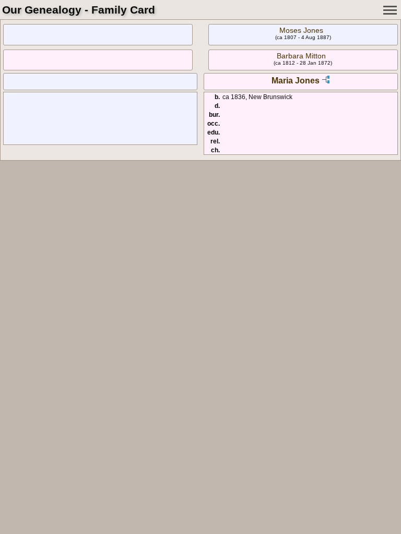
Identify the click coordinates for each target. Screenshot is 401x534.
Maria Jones (296, 80)
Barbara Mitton (301, 56)
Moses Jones (301, 30)
